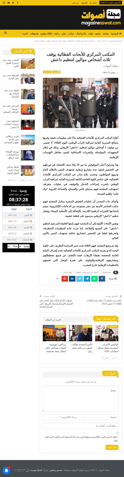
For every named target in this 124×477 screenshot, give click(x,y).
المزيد (25, 33)
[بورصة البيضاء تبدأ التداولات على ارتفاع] (28, 155)
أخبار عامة (47, 72)
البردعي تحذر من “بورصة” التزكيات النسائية (11, 109)
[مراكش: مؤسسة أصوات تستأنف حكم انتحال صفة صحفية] (54, 333)
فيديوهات (34, 33)
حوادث (71, 33)
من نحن (75, 2)
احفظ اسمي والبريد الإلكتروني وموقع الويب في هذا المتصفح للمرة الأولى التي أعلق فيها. (81, 439)
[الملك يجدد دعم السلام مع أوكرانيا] (28, 94)
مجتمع (98, 33)
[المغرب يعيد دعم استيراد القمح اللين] (28, 63)
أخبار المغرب (112, 326)
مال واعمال (81, 33)
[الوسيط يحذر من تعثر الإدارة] (28, 79)
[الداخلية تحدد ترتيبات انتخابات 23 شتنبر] (28, 125)
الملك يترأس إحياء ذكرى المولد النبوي (13, 170)
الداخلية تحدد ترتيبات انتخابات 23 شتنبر (11, 124)
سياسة (106, 33)
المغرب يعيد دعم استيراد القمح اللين (11, 63)
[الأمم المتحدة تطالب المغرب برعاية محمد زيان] (80, 333)
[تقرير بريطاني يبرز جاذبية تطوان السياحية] (28, 140)
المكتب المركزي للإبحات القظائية (87, 272)
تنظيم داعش (67, 272)
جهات (90, 33)
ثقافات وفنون (46, 33)
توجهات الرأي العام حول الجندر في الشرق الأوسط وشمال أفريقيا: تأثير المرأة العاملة (56, 303)
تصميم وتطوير (55, 470)
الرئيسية (114, 33)
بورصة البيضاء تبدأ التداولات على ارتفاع (12, 154)
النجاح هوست (35, 470)
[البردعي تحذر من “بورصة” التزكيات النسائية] (28, 109)
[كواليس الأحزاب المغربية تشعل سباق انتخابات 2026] (106, 333)
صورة (55, 72)
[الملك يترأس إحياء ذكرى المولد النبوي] (28, 170)
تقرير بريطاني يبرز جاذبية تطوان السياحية (11, 139)
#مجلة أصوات (106, 272)
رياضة (57, 33)
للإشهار (84, 2)
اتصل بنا (93, 2)
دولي (64, 33)
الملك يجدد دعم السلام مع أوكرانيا (11, 93)
